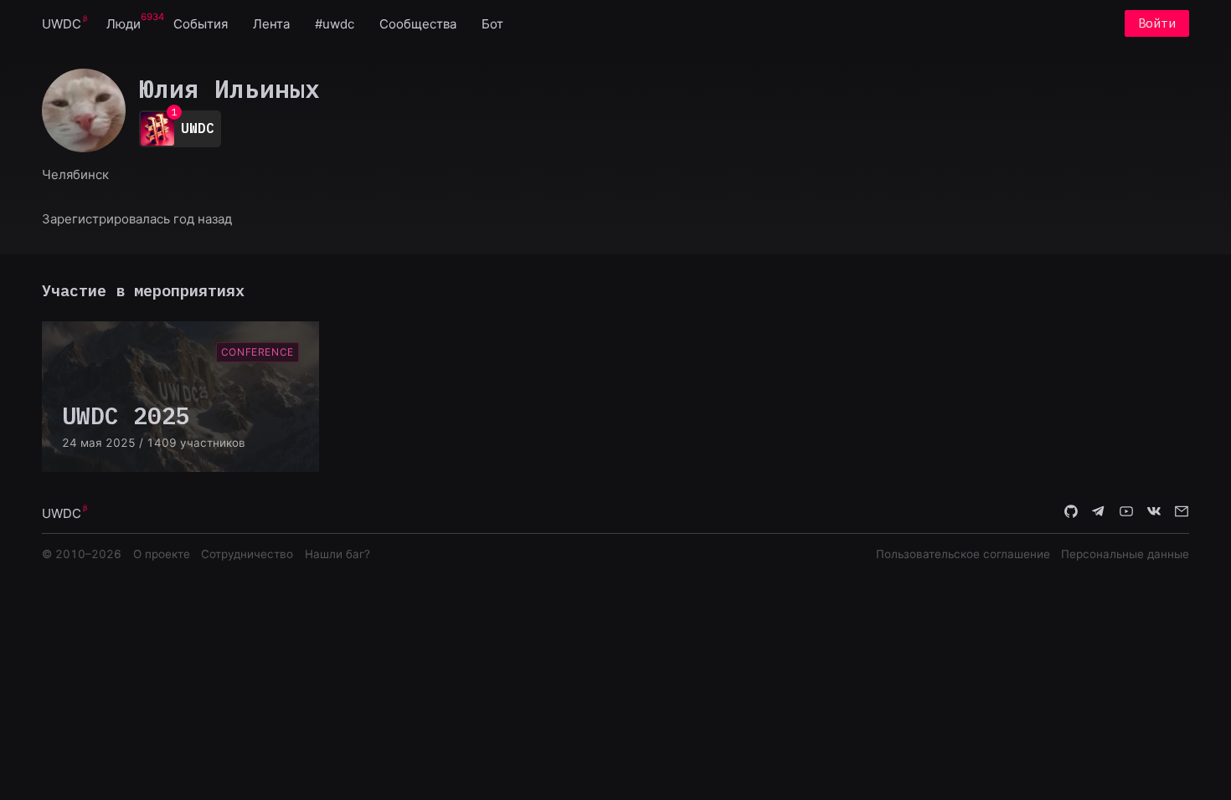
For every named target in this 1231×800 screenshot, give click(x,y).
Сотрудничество (247, 554)
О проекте (161, 554)
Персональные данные (1125, 554)
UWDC (61, 24)
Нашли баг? (337, 554)
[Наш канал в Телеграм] (1098, 512)
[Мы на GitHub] (1071, 512)
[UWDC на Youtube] (1126, 512)
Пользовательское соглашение (963, 554)
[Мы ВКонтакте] (1153, 512)
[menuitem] (61, 23)
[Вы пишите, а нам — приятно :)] (1181, 512)
